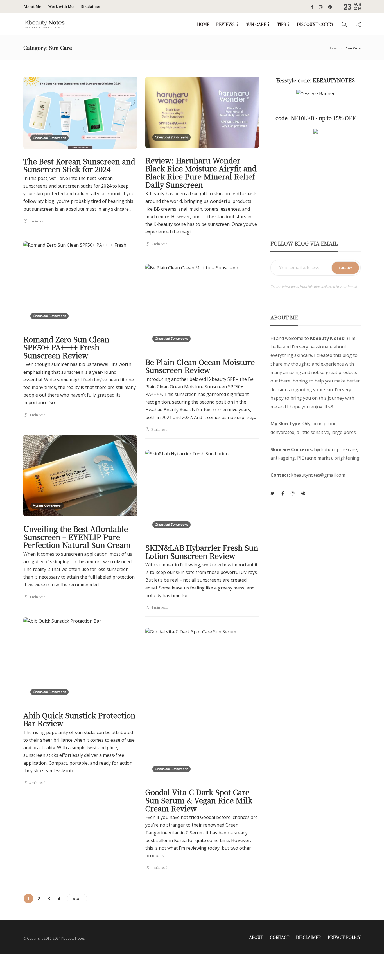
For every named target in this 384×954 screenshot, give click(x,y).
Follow (345, 268)
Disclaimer (90, 6)
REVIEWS (225, 24)
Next (77, 899)
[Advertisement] (315, 187)
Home (333, 48)
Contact (279, 937)
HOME (203, 24)
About (256, 937)
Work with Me (61, 6)
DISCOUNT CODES (315, 24)
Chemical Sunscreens (49, 138)
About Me (32, 6)
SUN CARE (256, 24)
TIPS (281, 24)
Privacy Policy (344, 937)
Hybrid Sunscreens (47, 506)
